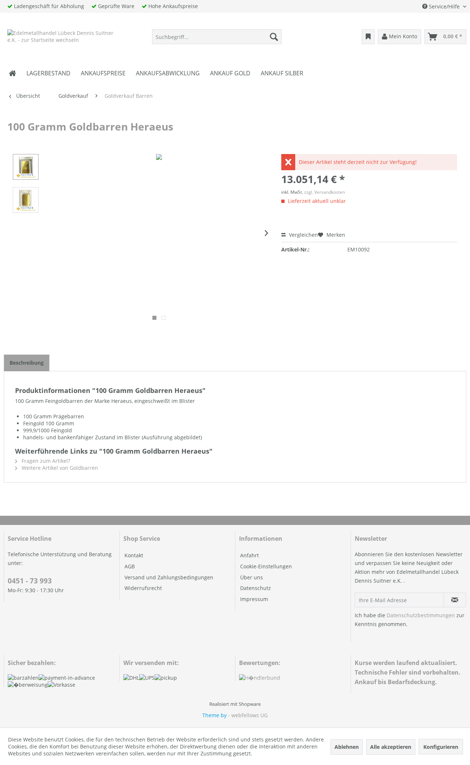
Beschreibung (27, 362)
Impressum (254, 599)
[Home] (12, 73)
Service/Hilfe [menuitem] (444, 6)
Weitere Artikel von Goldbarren (59, 467)
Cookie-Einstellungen (266, 566)
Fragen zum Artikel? (45, 460)
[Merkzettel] (368, 36)
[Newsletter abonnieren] (455, 600)
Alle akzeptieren (390, 746)
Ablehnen (347, 746)
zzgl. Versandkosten (324, 192)
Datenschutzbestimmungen (421, 615)
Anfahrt (249, 555)
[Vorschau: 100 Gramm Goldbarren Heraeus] (26, 167)
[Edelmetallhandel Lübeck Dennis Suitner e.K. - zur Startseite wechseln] (61, 38)
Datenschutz (255, 588)
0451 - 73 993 (30, 581)
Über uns (251, 577)
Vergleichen (303, 234)
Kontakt (133, 555)
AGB (129, 566)
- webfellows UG (248, 715)
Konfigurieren (440, 746)
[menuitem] (217, 36)
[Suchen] (274, 36)
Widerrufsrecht (143, 588)
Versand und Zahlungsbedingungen (168, 577)
